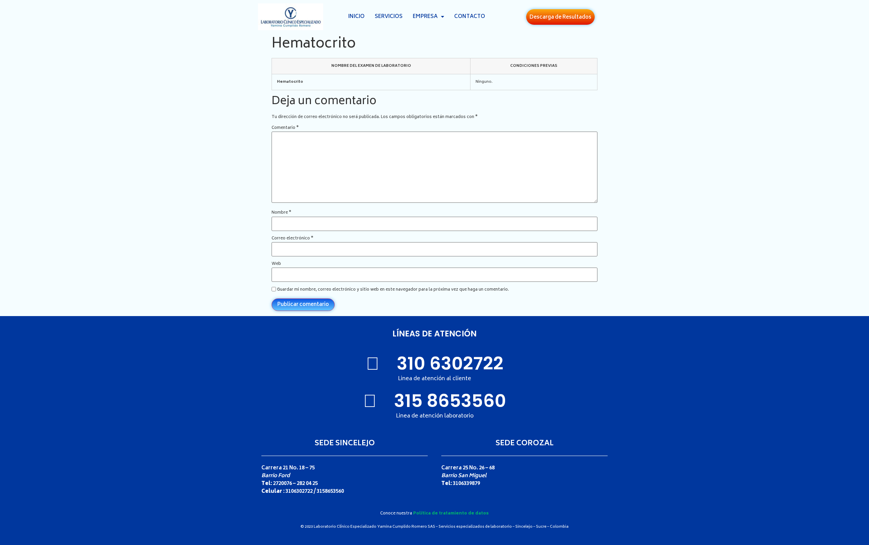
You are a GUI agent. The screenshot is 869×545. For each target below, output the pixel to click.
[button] (560, 17)
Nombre (281, 213)
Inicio (356, 16)
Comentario (285, 128)
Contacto (469, 16)
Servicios (389, 16)
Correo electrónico (292, 239)
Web (276, 264)
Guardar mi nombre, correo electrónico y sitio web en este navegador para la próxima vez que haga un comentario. (393, 290)
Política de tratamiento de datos (451, 513)
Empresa (425, 16)
